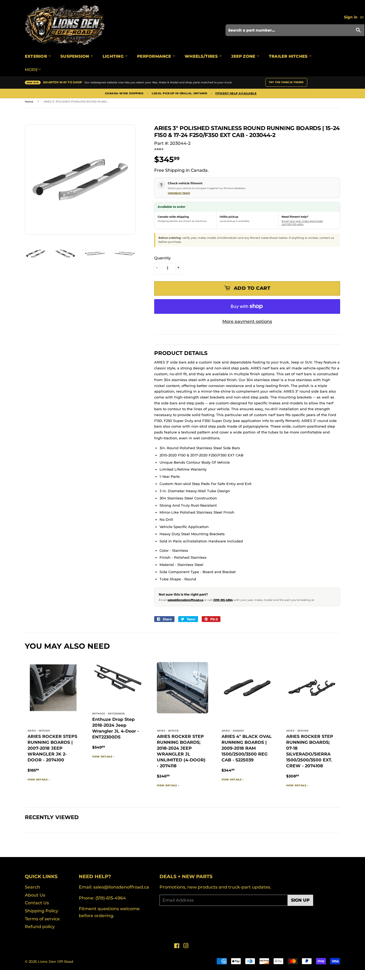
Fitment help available (236, 93)
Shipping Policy (41, 910)
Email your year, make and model (302, 221)
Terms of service (42, 918)
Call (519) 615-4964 (293, 224)
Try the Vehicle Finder (286, 82)
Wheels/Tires (202, 56)
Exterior (36, 56)
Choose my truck (179, 193)
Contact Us (37, 902)
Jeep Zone (243, 56)
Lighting (114, 56)
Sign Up (300, 900)
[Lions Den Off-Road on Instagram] (186, 946)
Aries (159, 149)
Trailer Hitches (289, 56)
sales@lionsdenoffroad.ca (185, 600)
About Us (35, 895)
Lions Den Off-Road (55, 961)
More (31, 69)
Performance (154, 56)
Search (32, 887)
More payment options (247, 321)
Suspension (75, 56)
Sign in (351, 17)
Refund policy (40, 926)
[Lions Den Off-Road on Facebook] (177, 946)
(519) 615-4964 (223, 600)
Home (29, 101)
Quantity (162, 258)
